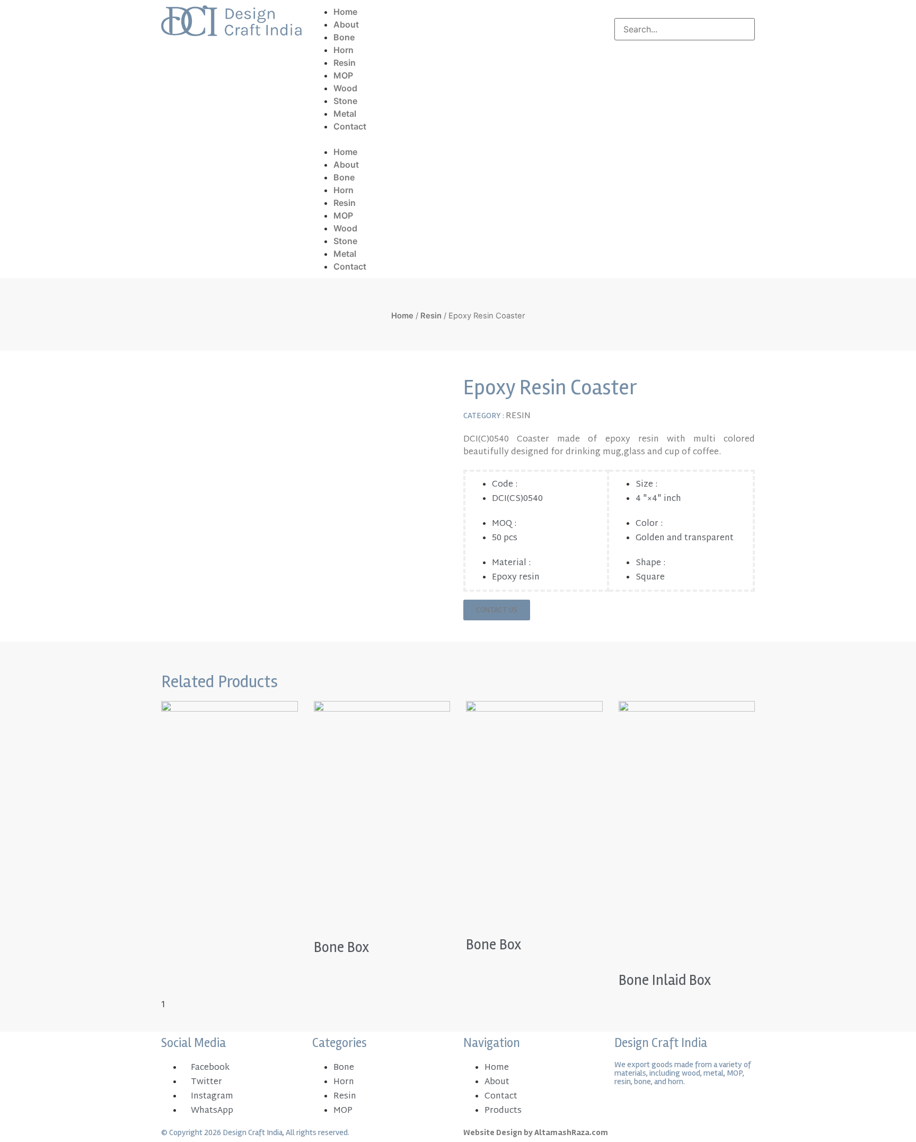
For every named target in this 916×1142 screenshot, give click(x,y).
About (346, 24)
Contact (349, 126)
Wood (345, 88)
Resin (344, 62)
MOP (343, 75)
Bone (344, 37)
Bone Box (341, 947)
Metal (344, 113)
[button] (458, 139)
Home (345, 11)
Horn (343, 50)
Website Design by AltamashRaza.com (535, 1132)
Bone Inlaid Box (665, 980)
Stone (345, 101)
